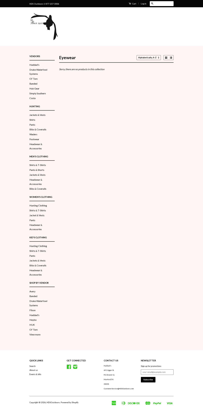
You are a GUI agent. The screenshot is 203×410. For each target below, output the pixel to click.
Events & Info (35, 374)
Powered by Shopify (69, 402)
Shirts (32, 119)
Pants (32, 124)
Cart (134, 3)
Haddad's (34, 64)
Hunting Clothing (38, 205)
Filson (32, 310)
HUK (32, 324)
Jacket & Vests (36, 215)
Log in (143, 3)
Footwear (34, 139)
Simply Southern (37, 93)
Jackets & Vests (37, 114)
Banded (33, 83)
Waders (33, 134)
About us (33, 370)
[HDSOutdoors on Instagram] (75, 368)
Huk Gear (34, 88)
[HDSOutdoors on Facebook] (69, 368)
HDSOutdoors (53, 402)
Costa (32, 98)
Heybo (33, 319)
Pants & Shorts (36, 169)
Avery (32, 291)
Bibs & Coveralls (37, 129)
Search (32, 366)
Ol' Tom (33, 78)
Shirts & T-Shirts (37, 165)
